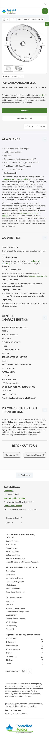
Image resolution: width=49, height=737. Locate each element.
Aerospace (10, 575)
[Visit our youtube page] (30, 671)
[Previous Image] (6, 43)
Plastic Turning (11, 548)
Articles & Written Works (15, 608)
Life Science (11, 585)
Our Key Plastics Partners (16, 619)
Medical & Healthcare (14, 578)
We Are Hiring (11, 622)
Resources (10, 601)
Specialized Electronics (15, 592)
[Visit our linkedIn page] (23, 671)
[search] (45, 4)
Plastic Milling (11, 544)
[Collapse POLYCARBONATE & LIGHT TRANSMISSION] (44, 410)
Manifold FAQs (11, 615)
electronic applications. (38, 276)
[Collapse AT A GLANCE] (44, 139)
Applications (10, 571)
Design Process (12, 541)
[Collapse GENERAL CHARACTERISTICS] (44, 317)
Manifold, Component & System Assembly (22, 562)
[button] (24, 139)
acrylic (41, 95)
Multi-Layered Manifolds (15, 558)
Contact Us (10, 629)
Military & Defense (13, 589)
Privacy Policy (11, 626)
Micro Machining (12, 551)
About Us (9, 605)
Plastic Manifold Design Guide (17, 612)
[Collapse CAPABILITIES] (44, 237)
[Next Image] (42, 43)
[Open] (45, 11)
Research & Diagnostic (15, 582)
